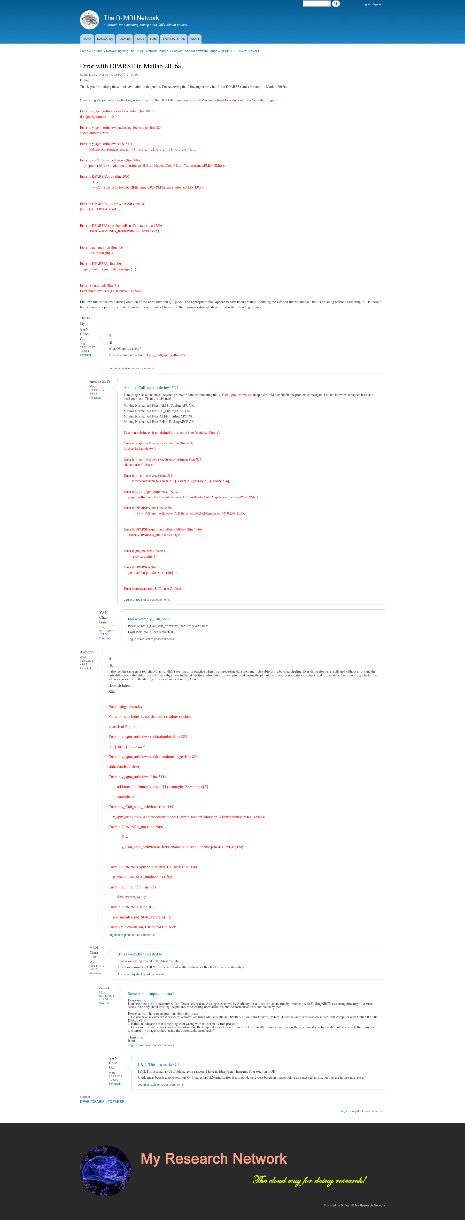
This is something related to (140, 954)
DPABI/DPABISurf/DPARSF (240, 50)
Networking (105, 39)
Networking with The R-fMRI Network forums (137, 50)
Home (87, 39)
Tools (140, 39)
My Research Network (370, 1205)
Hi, (111, 658)
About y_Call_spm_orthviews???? (151, 387)
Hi (110, 335)
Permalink (86, 354)
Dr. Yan (345, 1205)
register (126, 368)
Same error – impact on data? (151, 993)
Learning (125, 39)
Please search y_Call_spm (148, 618)
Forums (97, 50)
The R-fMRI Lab (174, 39)
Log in (112, 368)
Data (153, 39)
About (195, 39)
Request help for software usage (194, 50)
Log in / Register (372, 4)
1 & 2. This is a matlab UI (158, 1064)
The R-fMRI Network (131, 17)
